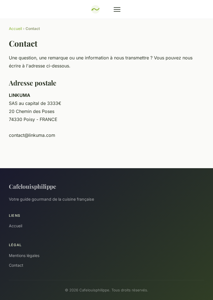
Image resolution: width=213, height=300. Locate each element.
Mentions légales (24, 255)
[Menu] (117, 9)
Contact (16, 265)
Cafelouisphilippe (32, 186)
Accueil (15, 28)
